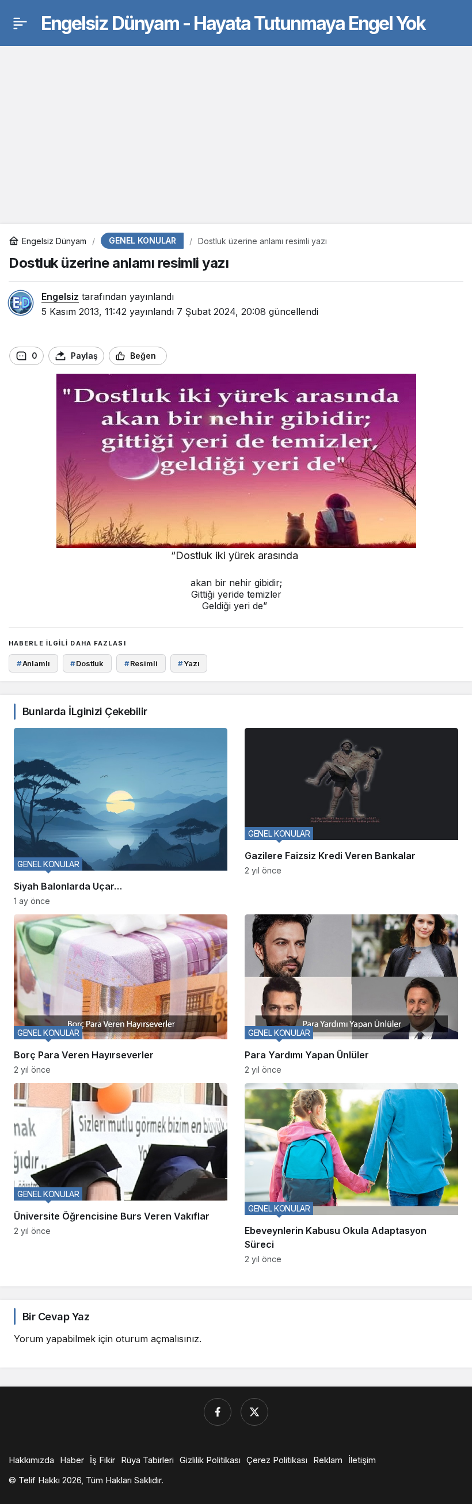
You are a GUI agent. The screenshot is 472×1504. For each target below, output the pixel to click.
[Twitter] (254, 1412)
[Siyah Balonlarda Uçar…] (120, 816)
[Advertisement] (236, 126)
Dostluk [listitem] (87, 663)
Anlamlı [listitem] (33, 663)
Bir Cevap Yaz (55, 1317)
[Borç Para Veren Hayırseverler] (120, 994)
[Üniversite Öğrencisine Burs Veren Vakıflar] (120, 1173)
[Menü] (20, 23)
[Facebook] (217, 1412)
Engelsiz (60, 296)
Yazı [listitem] (188, 663)
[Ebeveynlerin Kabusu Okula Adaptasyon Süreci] (351, 1173)
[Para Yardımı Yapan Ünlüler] (351, 994)
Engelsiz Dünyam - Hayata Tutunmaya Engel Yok (233, 23)
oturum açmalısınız (157, 1339)
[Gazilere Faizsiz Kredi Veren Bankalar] (351, 816)
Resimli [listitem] (141, 663)
